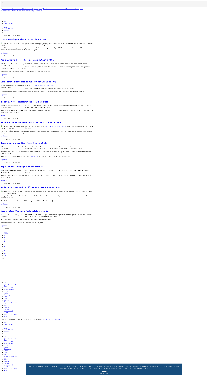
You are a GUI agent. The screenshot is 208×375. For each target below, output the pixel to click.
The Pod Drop (34, 156)
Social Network (8, 29)
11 (4, 252)
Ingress (6, 305)
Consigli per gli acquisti (10, 302)
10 (4, 250)
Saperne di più (104, 373)
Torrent (6, 298)
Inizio (5, 232)
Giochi (6, 291)
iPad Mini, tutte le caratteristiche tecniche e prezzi (25, 101)
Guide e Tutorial (8, 23)
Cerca (5, 282)
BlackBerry (7, 307)
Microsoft (7, 300)
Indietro (6, 234)
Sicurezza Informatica (10, 284)
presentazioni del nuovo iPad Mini (56, 126)
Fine (5, 255)
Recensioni (7, 30)
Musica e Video (8, 288)
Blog (5, 32)
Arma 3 (6, 316)
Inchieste (6, 293)
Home (5, 21)
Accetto (104, 371)
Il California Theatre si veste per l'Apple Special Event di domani (31, 122)
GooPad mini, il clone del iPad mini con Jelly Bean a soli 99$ (28, 81)
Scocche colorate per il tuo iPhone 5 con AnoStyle (24, 143)
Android (6, 25)
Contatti (6, 313)
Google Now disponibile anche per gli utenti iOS (23, 39)
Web (5, 286)
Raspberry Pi (7, 295)
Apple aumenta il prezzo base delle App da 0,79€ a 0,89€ (27, 59)
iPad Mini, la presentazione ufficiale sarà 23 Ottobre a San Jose (30, 187)
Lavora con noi (8, 311)
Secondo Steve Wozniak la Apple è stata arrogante (24, 210)
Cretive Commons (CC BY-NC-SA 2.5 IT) (52, 319)
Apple (5, 27)
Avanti (5, 253)
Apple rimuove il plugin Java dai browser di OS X (23, 166)
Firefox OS (7, 309)
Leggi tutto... (4, 53)
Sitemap (6, 296)
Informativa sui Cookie (10, 314)
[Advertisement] (30, 15)
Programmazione (9, 289)
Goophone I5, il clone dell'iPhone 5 (43, 85)
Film (5, 304)
